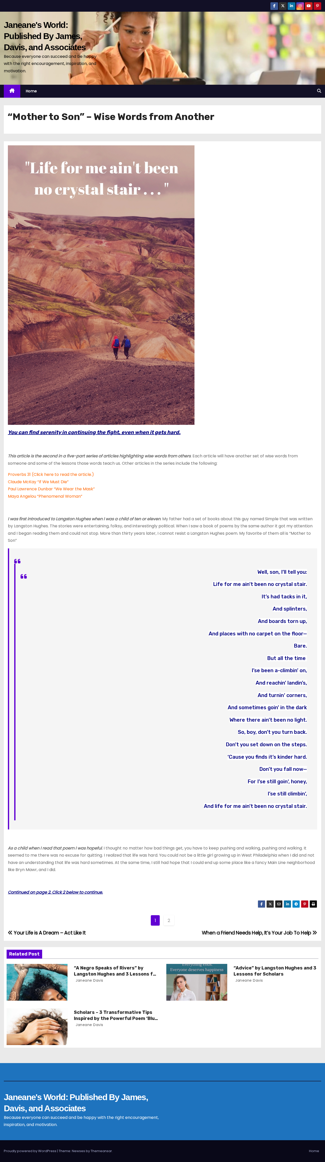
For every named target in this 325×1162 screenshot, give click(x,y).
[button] (319, 91)
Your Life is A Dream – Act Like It (49, 932)
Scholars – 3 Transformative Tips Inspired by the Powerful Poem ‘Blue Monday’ (115, 1018)
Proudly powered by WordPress (30, 1151)
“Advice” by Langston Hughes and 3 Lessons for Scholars (275, 971)
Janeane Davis (89, 980)
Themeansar (101, 1151)
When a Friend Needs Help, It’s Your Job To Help (257, 932)
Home (31, 91)
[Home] (12, 91)
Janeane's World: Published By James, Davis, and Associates (45, 36)
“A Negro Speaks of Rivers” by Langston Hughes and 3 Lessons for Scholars (116, 974)
